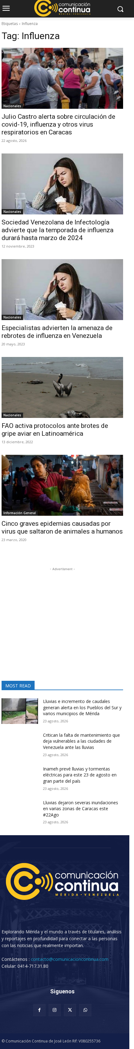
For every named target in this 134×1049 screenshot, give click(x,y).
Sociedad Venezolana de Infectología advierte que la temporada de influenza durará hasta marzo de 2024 (57, 230)
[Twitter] (70, 1010)
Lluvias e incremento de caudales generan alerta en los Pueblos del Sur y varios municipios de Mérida (82, 707)
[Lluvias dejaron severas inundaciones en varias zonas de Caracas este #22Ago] (20, 812)
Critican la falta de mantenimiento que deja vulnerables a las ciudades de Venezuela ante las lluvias (81, 741)
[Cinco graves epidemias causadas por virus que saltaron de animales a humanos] (62, 485)
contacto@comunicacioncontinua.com (69, 959)
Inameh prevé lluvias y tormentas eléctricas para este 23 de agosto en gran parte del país (80, 775)
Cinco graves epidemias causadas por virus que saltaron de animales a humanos (62, 527)
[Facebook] (39, 1010)
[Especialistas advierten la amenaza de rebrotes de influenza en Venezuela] (62, 289)
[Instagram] (55, 1010)
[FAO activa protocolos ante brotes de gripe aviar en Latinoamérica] (62, 387)
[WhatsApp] (85, 1010)
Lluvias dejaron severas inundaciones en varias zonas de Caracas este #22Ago (80, 809)
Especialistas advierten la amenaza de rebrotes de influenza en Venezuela (57, 331)
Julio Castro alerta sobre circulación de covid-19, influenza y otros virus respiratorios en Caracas (58, 124)
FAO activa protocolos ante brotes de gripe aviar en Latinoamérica (55, 429)
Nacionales (12, 106)
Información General (19, 513)
